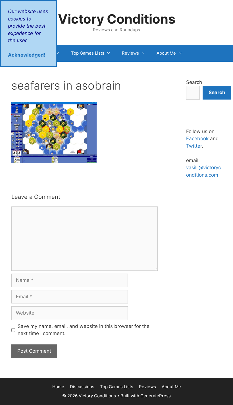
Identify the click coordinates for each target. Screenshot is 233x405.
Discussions (82, 386)
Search (194, 82)
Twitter (194, 146)
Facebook (197, 138)
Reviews (130, 53)
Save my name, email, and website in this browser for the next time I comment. (83, 329)
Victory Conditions (116, 19)
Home (58, 386)
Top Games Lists (87, 53)
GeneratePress (155, 395)
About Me (166, 53)
